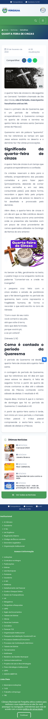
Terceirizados (9, 650)
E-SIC (6, 581)
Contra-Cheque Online (13, 591)
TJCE (6, 688)
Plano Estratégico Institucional (16, 667)
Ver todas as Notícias (26, 495)
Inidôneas (8, 653)
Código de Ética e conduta (14, 539)
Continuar (24, 715)
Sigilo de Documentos (13, 612)
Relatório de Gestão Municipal (16, 657)
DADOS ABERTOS (10, 674)
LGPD (6, 609)
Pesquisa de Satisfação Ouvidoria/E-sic (20, 636)
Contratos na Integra (12, 560)
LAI (5, 598)
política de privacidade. (33, 709)
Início (5, 30)
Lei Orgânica (9, 532)
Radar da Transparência (14, 595)
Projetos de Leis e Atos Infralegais (17, 664)
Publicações (9, 564)
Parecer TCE (9, 629)
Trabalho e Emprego (12, 692)
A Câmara (8, 522)
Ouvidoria (8, 525)
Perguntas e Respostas (13, 605)
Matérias (7, 585)
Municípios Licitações (12, 685)
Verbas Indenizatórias (13, 660)
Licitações (8, 557)
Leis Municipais (10, 571)
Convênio (8, 626)
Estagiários (8, 602)
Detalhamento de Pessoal (14, 588)
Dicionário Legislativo (12, 543)
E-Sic (6, 529)
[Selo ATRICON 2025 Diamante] (43, 10)
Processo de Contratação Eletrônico (18, 643)
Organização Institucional (14, 546)
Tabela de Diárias (11, 615)
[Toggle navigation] (43, 20)
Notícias (14, 30)
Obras (6, 619)
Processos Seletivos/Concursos (17, 640)
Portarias (7, 574)
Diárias (7, 567)
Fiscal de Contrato (11, 622)
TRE (5, 695)
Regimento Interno (11, 536)
